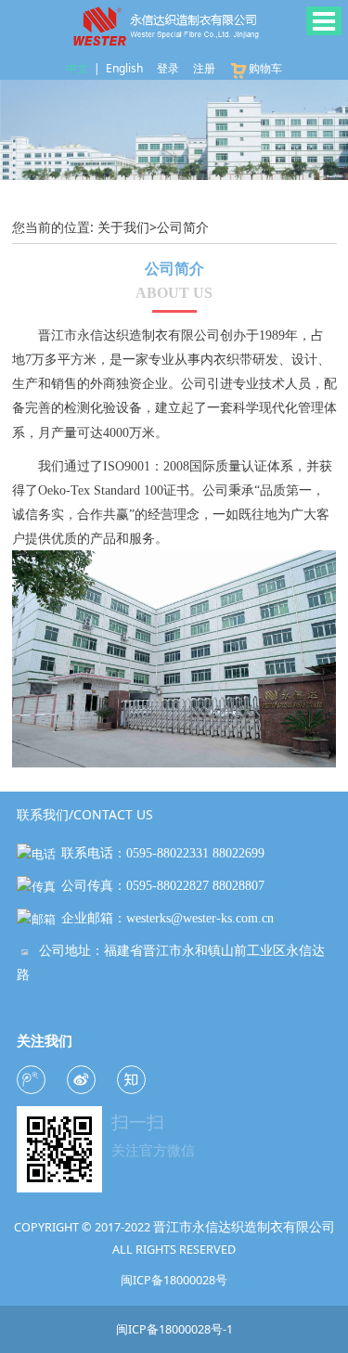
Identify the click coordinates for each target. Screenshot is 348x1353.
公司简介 (183, 227)
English (124, 68)
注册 (204, 68)
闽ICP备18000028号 (174, 1279)
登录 (168, 68)
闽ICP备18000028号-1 (174, 1329)
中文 (77, 68)
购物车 (265, 68)
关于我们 (123, 227)
